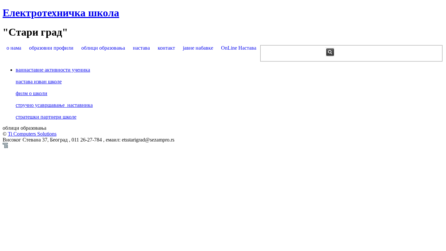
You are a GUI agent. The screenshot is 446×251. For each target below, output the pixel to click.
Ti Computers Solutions (32, 134)
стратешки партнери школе (46, 117)
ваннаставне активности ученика (53, 70)
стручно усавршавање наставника (54, 105)
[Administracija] (5, 146)
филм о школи (31, 93)
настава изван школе (39, 81)
